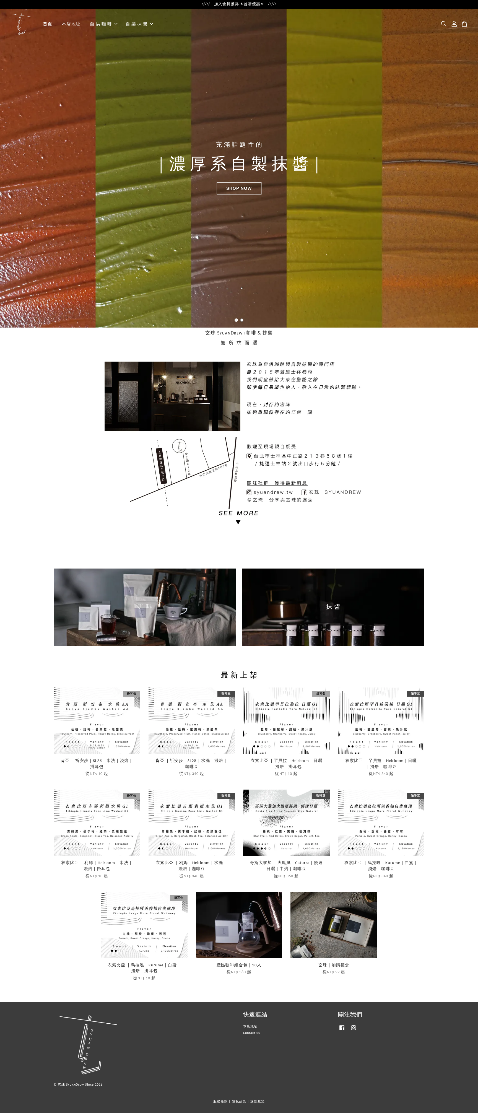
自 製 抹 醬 (137, 24)
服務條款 (220, 1101)
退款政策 (257, 1101)
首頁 (47, 24)
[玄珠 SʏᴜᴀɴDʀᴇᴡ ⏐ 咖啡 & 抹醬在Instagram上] (353, 1030)
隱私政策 (239, 1101)
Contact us (251, 1033)
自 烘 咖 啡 (101, 24)
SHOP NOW (239, 188)
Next (466, 168)
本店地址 (71, 24)
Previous (12, 168)
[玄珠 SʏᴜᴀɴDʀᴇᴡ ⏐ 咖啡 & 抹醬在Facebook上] (342, 1030)
